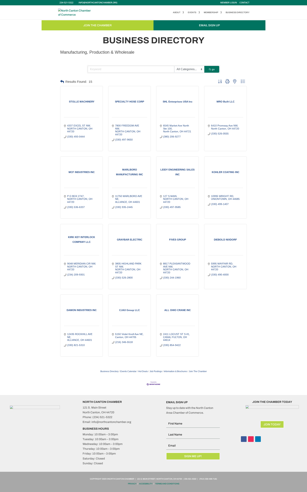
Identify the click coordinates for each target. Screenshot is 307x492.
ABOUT (176, 12)
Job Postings (156, 371)
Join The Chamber (198, 371)
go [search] (213, 69)
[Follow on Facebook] (244, 439)
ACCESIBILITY (145, 484)
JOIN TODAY (272, 424)
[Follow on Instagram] (251, 439)
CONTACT (244, 3)
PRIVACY (132, 484)
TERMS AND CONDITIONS (167, 484)
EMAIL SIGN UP (209, 25)
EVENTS (192, 12)
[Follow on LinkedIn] (258, 439)
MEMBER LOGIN (228, 3)
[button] (62, 82)
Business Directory (109, 371)
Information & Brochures (175, 371)
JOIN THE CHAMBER (97, 25)
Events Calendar (128, 371)
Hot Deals (143, 371)
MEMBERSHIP (211, 12)
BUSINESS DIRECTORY (237, 12)
